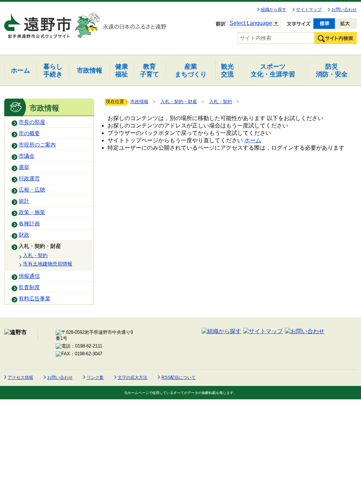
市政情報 (139, 101)
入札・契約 (35, 255)
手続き (52, 70)
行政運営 (29, 178)
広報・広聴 (32, 190)
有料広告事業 (34, 298)
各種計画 (29, 223)
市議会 (27, 156)
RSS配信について (178, 377)
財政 (24, 235)
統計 (24, 201)
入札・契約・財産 (40, 246)
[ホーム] (38, 22)
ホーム (252, 140)
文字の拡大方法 (132, 377)
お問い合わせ (344, 9)
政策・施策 (32, 212)
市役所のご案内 (37, 145)
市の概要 (29, 133)
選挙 (24, 167)
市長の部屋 (32, 122)
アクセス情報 (20, 377)
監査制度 (29, 287)
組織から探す (273, 9)
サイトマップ (309, 9)
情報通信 (29, 276)
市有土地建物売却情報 (47, 264)
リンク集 (95, 377)
